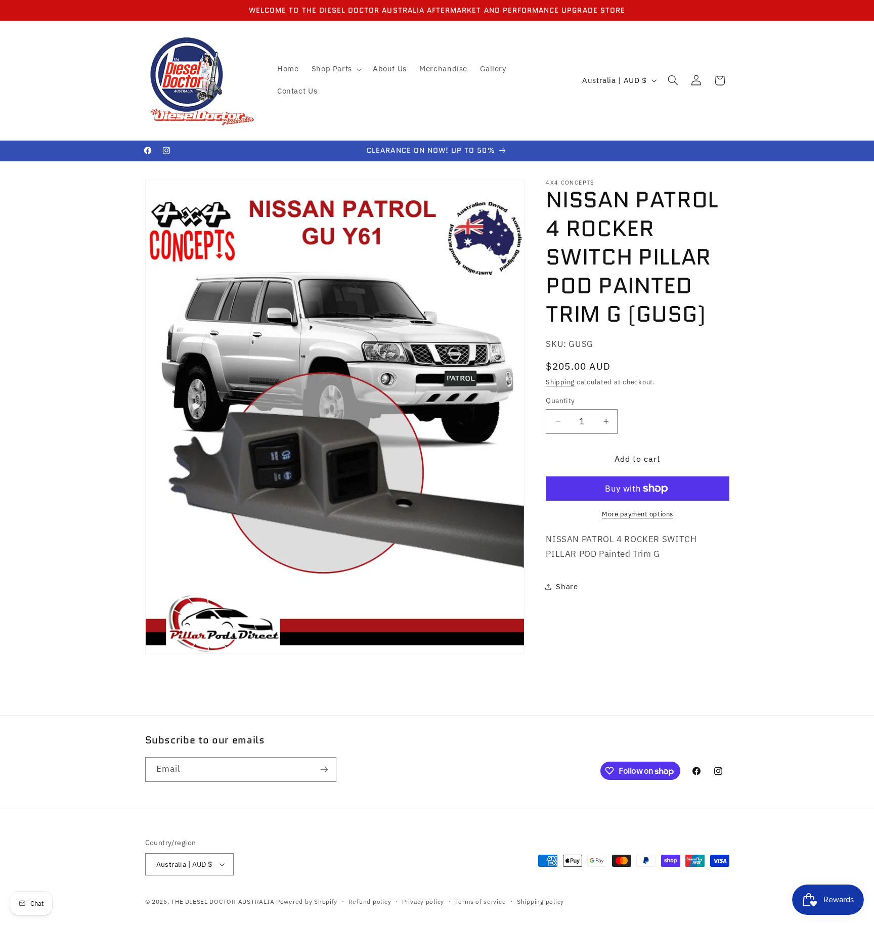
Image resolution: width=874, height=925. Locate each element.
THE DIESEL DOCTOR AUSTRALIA (223, 901)
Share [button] (567, 586)
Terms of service (480, 901)
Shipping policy (540, 901)
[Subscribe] (323, 769)
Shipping (560, 382)
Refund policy (369, 901)
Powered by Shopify (306, 901)
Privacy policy (423, 901)
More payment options (637, 514)
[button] (335, 69)
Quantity (560, 400)
